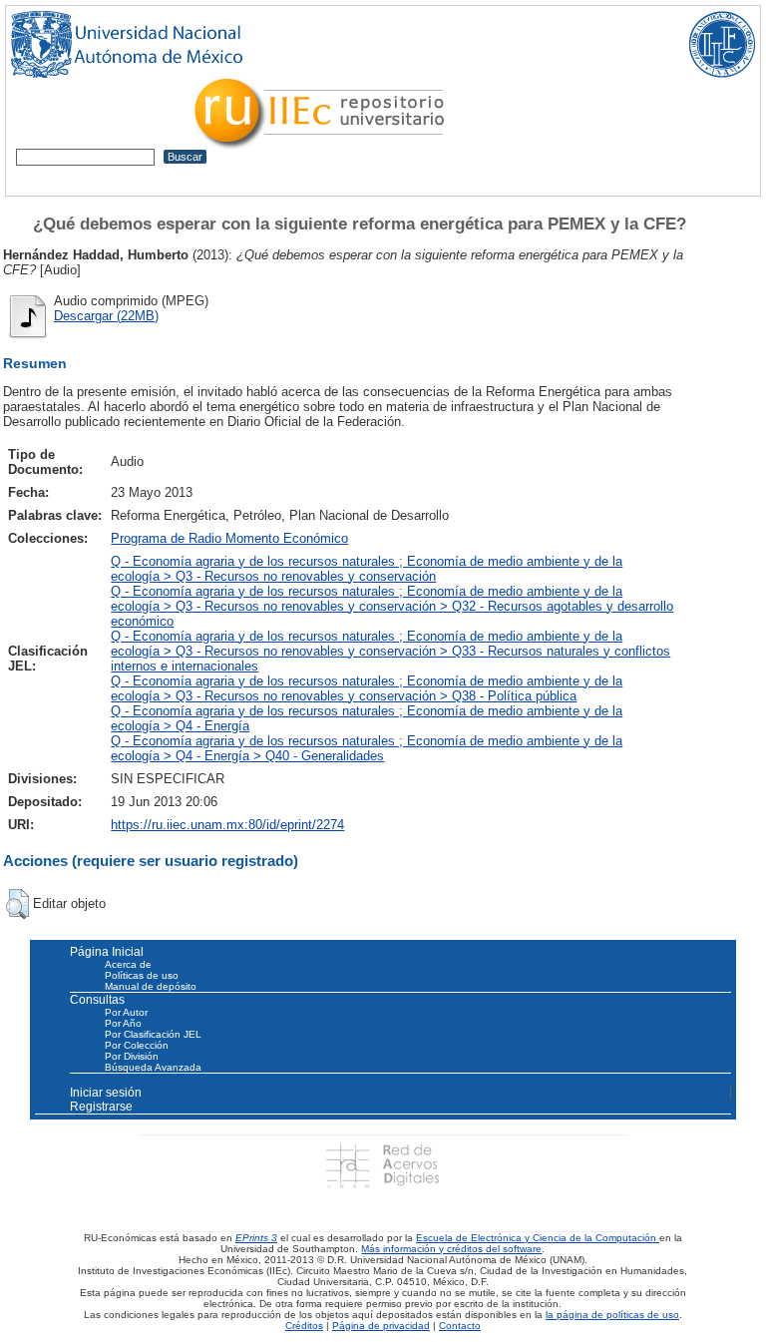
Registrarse (101, 1107)
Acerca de (128, 964)
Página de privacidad (381, 1325)
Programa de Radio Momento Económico (229, 538)
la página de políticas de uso (612, 1314)
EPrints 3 (256, 1237)
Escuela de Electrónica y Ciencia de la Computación (537, 1237)
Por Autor (126, 1012)
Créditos (304, 1325)
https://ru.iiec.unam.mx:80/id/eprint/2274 (227, 824)
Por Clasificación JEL (153, 1034)
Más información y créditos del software (451, 1248)
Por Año (123, 1023)
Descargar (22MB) (106, 315)
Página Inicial (107, 952)
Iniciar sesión (106, 1093)
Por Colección (137, 1045)
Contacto (460, 1325)
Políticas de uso (142, 975)
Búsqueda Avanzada (153, 1067)
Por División (132, 1056)
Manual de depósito (150, 986)
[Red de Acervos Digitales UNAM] (382, 1164)
